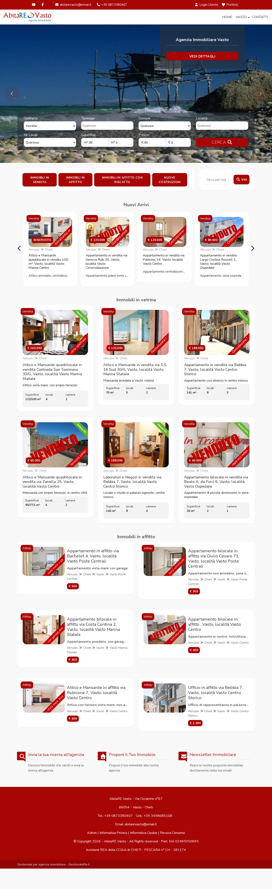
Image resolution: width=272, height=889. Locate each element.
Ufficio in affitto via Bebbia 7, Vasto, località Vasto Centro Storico (215, 693)
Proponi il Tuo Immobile (132, 754)
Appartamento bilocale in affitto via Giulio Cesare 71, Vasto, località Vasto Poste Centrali (213, 558)
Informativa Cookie (143, 832)
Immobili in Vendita (39, 180)
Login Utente (208, 5)
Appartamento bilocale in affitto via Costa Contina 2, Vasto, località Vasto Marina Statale (93, 626)
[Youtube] (34, 5)
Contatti (260, 17)
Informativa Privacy (113, 832)
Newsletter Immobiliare (213, 754)
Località (201, 118)
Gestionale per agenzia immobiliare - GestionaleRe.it (53, 864)
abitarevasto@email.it (75, 5)
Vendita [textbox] (31, 126)
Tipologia (88, 118)
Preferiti (231, 5)
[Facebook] (43, 5)
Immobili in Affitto (75, 180)
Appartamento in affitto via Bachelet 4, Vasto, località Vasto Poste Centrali (93, 556)
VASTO (241, 17)
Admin (92, 832)
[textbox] (165, 126)
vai (243, 179)
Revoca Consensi (172, 832)
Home (227, 17)
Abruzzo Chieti (40, 250)
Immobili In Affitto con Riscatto (122, 180)
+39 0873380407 (114, 5)
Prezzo (144, 135)
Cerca (219, 142)
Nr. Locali (30, 135)
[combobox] (50, 125)
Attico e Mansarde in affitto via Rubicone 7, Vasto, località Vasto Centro (96, 693)
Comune (144, 118)
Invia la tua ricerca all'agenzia (56, 754)
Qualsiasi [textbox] (32, 142)
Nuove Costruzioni (170, 180)
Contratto (31, 118)
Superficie (88, 135)
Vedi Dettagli (202, 56)
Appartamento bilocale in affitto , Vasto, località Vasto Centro (214, 624)
